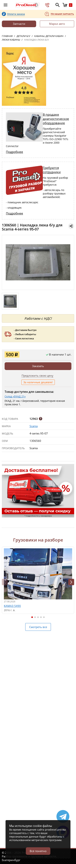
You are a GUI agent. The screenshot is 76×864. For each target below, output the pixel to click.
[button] (71, 582)
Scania (34, 426)
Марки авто (57, 24)
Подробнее (14, 152)
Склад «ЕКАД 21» (15, 396)
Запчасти (19, 24)
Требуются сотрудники (52, 170)
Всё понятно (38, 851)
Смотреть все (38, 627)
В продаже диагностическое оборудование (56, 118)
